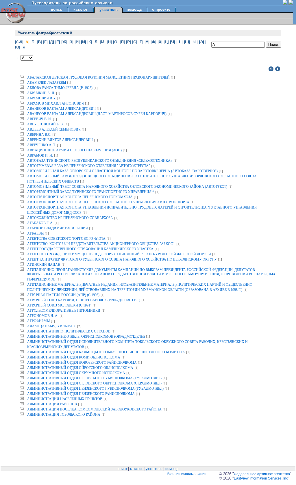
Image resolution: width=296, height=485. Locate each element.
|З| (71, 42)
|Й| (83, 42)
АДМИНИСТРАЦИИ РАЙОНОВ (52, 404)
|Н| (109, 42)
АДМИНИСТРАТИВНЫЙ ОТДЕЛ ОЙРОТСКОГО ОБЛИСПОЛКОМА (80, 368)
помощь (134, 9)
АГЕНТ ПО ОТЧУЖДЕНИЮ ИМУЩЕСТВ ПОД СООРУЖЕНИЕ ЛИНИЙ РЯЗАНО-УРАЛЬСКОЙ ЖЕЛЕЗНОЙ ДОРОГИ (119, 254)
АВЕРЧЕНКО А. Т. (41, 145)
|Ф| (153, 42)
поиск (56, 9)
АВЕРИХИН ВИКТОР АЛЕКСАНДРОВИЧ (60, 140)
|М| (103, 42)
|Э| (201, 42)
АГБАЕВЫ (35, 233)
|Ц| (166, 42)
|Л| (96, 42)
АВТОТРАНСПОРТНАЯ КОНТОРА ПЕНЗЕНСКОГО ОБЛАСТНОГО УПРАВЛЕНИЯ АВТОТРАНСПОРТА (108, 202)
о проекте (161, 9)
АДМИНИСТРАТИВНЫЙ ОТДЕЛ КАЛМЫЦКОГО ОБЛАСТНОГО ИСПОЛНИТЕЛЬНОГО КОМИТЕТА (106, 352)
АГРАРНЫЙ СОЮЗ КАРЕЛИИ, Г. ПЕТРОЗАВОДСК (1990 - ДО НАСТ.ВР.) (83, 300)
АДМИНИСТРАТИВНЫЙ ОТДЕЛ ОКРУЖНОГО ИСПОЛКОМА (76, 373)
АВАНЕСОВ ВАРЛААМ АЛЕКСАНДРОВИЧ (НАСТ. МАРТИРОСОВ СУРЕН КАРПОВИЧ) (96, 114)
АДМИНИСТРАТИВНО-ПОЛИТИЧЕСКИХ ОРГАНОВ (68, 331)
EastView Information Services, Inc (261, 478)
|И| (77, 42)
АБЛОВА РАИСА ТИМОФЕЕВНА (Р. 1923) (59, 88)
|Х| (160, 42)
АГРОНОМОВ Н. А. (42, 316)
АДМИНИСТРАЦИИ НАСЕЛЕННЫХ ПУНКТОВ (64, 399)
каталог (80, 9)
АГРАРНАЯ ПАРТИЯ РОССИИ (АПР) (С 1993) (63, 295)
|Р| (128, 42)
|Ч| (172, 42)
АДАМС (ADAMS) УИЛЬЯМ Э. (51, 326)
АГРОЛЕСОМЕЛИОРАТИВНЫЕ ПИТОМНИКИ (63, 311)
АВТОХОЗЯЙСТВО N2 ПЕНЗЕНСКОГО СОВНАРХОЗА (70, 218)
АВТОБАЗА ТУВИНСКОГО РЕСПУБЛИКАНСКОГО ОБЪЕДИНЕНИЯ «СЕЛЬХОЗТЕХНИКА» (99, 161)
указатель (154, 469)
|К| (89, 42)
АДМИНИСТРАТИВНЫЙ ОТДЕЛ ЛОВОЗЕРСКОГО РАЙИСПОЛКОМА (82, 363)
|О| (116, 42)
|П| (122, 42)
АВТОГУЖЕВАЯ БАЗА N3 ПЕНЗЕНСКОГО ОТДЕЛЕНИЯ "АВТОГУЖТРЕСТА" (88, 166)
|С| (134, 42)
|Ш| (179, 42)
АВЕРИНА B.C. (39, 135)
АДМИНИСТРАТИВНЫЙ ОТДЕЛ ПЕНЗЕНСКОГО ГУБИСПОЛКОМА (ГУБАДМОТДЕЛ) (95, 388)
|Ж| (64, 42)
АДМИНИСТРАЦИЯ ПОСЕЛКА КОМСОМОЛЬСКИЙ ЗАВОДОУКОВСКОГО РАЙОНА (94, 409)
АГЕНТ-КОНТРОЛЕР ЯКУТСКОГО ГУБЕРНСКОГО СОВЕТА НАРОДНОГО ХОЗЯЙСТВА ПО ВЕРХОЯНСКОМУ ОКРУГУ (122, 259)
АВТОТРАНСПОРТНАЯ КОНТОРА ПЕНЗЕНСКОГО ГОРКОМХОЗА (80, 197)
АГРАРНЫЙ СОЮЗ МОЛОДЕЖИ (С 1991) (59, 305)
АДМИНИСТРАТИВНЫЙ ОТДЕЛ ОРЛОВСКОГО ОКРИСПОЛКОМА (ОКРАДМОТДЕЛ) (94, 383)
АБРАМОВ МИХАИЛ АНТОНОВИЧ (55, 103)
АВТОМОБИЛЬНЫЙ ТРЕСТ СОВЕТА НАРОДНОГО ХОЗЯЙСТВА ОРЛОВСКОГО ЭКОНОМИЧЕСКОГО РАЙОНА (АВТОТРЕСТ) (127, 187)
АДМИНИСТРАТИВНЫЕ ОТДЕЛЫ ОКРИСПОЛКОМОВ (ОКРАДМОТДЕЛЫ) (86, 337)
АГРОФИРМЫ (38, 321)
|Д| (51, 42)
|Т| (140, 42)
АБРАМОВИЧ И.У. (41, 98)
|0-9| (19, 42)
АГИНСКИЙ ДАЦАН (43, 265)
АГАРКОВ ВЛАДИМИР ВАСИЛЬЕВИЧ (57, 228)
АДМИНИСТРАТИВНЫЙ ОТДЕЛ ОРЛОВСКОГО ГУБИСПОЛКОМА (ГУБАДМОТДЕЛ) (94, 378)
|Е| (57, 42)
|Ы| (194, 42)
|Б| (33, 42)
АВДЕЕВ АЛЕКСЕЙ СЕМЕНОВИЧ (54, 129)
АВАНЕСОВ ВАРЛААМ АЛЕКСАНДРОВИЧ (61, 109)
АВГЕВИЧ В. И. (39, 119)
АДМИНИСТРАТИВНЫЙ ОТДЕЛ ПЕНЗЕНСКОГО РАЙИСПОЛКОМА (81, 394)
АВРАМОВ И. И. (40, 155)
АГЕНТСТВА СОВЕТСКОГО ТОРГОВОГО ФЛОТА (66, 239)
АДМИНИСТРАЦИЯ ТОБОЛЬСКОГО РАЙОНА (63, 414)
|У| (147, 42)
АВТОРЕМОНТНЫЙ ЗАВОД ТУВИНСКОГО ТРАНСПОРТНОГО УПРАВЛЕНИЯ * (90, 192)
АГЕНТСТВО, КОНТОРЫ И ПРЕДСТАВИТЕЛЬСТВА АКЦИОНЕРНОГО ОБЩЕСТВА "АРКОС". (101, 244)
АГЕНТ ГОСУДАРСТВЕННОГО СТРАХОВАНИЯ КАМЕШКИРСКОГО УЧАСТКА (90, 249)
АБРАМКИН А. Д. (41, 93)
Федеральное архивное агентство (262, 474)
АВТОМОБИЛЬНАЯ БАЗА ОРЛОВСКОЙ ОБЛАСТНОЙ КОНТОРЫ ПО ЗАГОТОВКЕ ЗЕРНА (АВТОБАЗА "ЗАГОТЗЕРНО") (122, 171)
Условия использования (186, 474)
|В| (39, 42)
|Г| (45, 42)
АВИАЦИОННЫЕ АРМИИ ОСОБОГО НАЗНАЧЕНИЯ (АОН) (74, 150)
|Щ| (187, 42)
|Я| (24, 47)
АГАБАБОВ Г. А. (40, 223)
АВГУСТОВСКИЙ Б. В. (45, 124)
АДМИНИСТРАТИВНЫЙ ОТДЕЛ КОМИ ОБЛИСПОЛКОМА (73, 357)
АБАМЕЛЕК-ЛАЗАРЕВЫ (46, 83)
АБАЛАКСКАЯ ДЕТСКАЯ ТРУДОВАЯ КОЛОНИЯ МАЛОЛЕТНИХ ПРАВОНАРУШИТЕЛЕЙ (98, 77)
